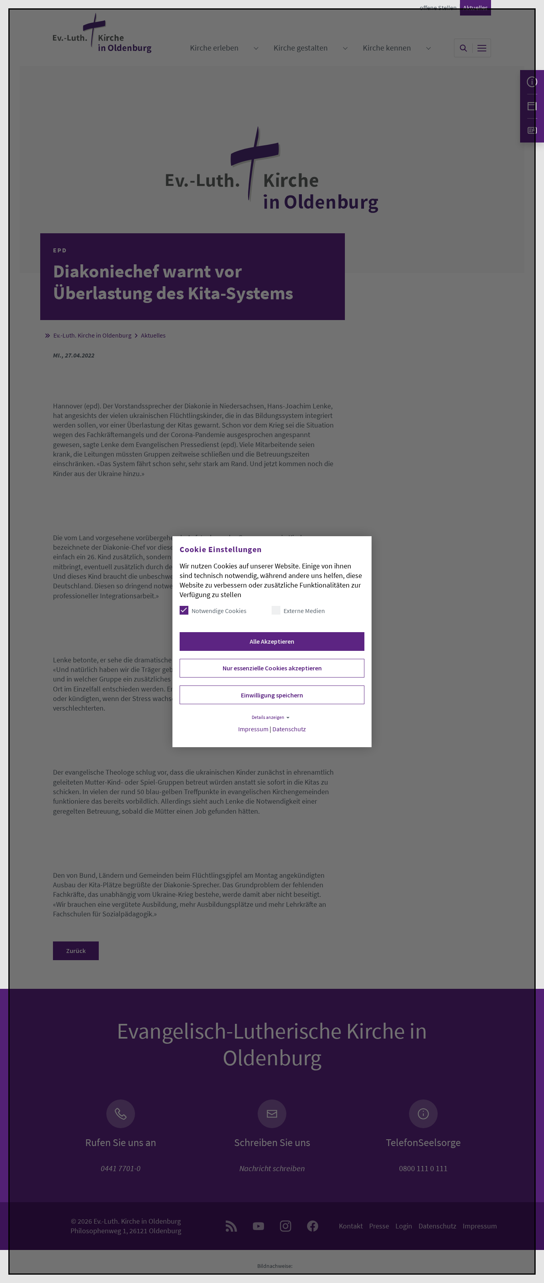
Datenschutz (289, 729)
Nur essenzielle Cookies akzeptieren (272, 668)
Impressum (253, 729)
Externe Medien (304, 611)
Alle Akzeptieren (272, 641)
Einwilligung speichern (272, 695)
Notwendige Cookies (219, 611)
